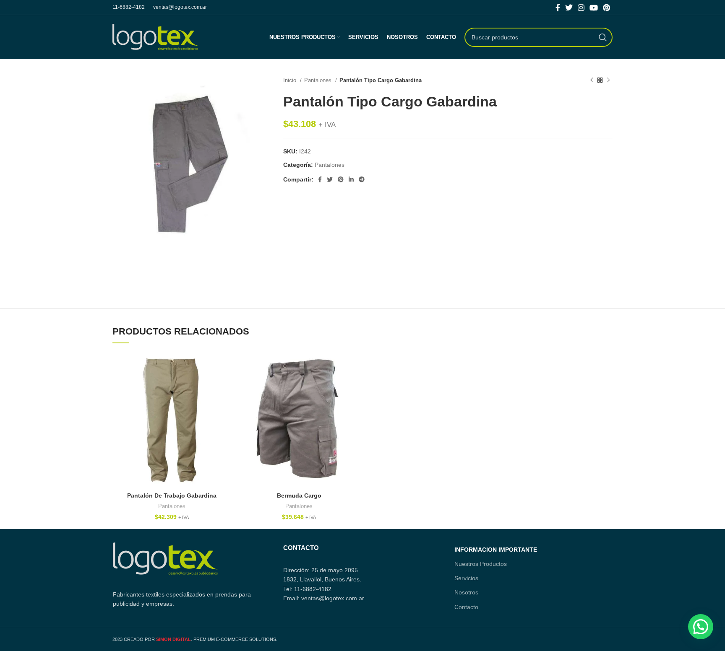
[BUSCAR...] (603, 37)
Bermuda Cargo (299, 495)
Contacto (466, 607)
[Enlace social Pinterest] (606, 7)
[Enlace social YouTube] (593, 7)
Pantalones (318, 80)
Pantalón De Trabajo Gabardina (171, 495)
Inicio (290, 80)
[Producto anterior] (591, 80)
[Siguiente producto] (608, 80)
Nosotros (466, 592)
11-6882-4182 (128, 7)
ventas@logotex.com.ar (180, 7)
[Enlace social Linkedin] (351, 179)
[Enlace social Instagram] (581, 7)
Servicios (466, 578)
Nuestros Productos (480, 563)
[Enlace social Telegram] (361, 179)
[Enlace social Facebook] (558, 7)
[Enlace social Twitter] (569, 7)
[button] (700, 626)
